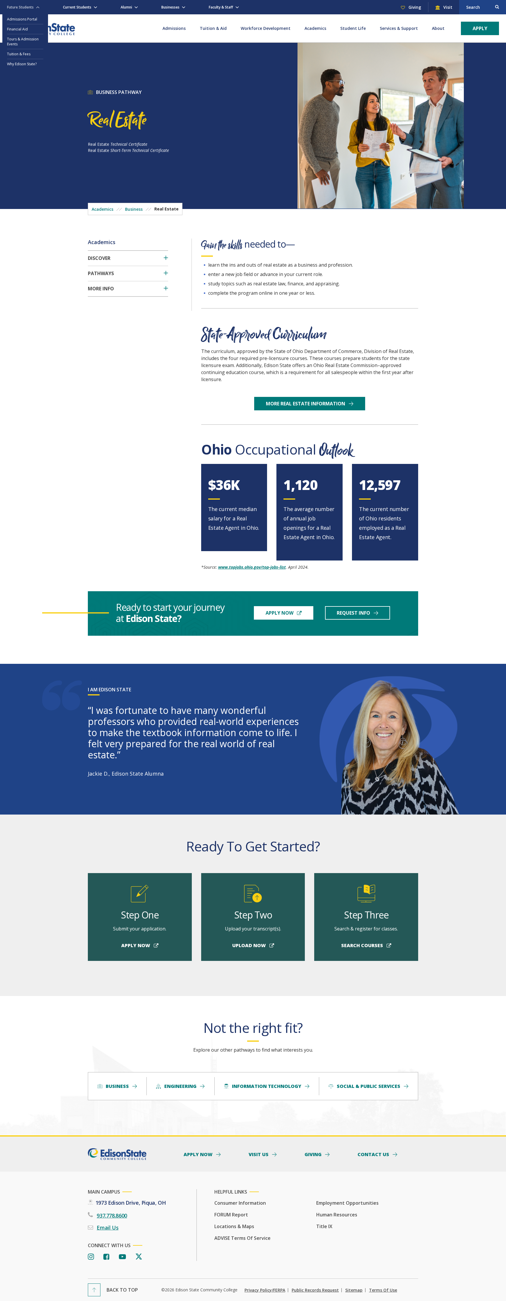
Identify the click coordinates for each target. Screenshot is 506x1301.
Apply (480, 28)
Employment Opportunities (347, 1203)
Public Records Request (315, 1290)
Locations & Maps (234, 1226)
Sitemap (354, 1290)
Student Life (353, 28)
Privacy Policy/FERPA (265, 1290)
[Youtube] (122, 1257)
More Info (101, 289)
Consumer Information (240, 1203)
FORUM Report (231, 1214)
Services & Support (399, 28)
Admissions (174, 28)
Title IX (324, 1226)
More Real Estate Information (306, 403)
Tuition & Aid (213, 28)
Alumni (126, 7)
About (438, 28)
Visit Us (259, 1154)
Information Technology (266, 1086)
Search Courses (362, 945)
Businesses (170, 7)
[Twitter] (139, 1257)
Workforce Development (265, 28)
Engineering (180, 1086)
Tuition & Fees (18, 54)
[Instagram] (91, 1257)
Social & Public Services (368, 1086)
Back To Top (122, 1290)
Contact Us (374, 1154)
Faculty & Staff (221, 7)
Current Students (77, 7)
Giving (414, 7)
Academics (315, 28)
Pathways (101, 273)
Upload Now (249, 945)
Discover (99, 258)
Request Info (354, 613)
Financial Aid (17, 29)
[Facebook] (106, 1257)
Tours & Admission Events (23, 42)
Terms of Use (383, 1290)
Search (473, 7)
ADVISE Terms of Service (242, 1238)
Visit (447, 7)
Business (134, 209)
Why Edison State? (22, 63)
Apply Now (280, 613)
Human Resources (336, 1214)
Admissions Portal (22, 19)
